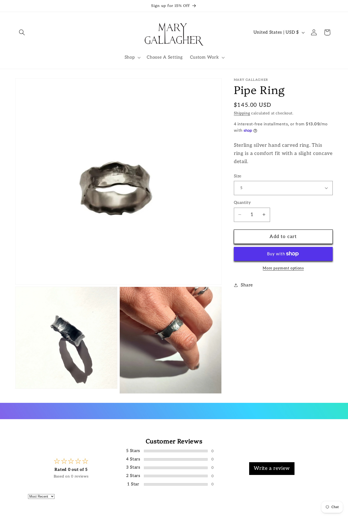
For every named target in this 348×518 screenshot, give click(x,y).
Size (238, 176)
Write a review (272, 468)
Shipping (242, 113)
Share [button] (247, 284)
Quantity (242, 202)
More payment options (283, 268)
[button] (22, 32)
